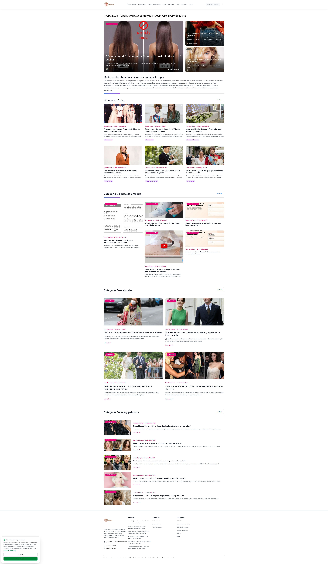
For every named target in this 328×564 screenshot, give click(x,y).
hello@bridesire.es (111, 548)
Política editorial (161, 557)
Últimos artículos (131, 4)
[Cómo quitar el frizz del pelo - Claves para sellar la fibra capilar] (143, 46)
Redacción (156, 517)
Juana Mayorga (108, 126)
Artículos (131, 517)
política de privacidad (10, 550)
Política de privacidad (134, 557)
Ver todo (219, 100)
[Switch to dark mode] (222, 4)
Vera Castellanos (190, 126)
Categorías (181, 517)
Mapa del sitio (171, 557)
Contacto (144, 557)
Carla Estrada (149, 126)
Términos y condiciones (109, 557)
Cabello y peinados (181, 4)
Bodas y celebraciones (154, 4)
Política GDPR (151, 557)
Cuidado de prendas (168, 4)
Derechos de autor (122, 557)
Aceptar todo (20, 559)
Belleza (191, 4)
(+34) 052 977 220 (111, 545)
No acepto (20, 554)
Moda (178, 536)
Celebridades (142, 4)
